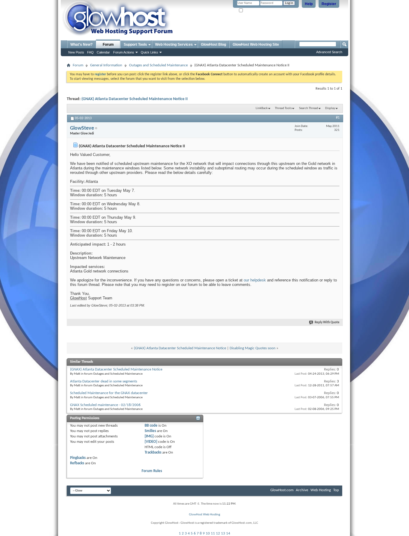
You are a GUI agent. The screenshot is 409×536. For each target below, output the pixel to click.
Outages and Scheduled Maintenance (158, 65)
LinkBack (262, 108)
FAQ (90, 52)
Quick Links (149, 52)
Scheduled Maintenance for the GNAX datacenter (109, 393)
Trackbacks (153, 452)
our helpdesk (255, 280)
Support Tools (135, 44)
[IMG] (149, 436)
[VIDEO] (151, 442)
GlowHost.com (281, 490)
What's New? (81, 44)
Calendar (103, 52)
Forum (108, 44)
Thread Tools (283, 108)
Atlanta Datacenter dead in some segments (103, 381)
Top (336, 490)
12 (218, 533)
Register (329, 4)
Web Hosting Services (174, 44)
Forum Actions (123, 52)
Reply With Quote (327, 322)
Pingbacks (78, 458)
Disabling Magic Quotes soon (252, 348)
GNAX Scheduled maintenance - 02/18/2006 (105, 405)
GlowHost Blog (213, 44)
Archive (302, 490)
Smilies (150, 431)
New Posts (76, 52)
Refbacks (77, 463)
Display (330, 108)
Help (309, 4)
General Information (106, 65)
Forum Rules (152, 471)
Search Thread (308, 108)
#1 (338, 118)
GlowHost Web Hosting (204, 514)
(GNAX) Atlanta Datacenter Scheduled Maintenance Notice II (134, 99)
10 (208, 533)
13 (223, 533)
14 (228, 533)
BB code (151, 426)
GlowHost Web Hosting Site (256, 44)
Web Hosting (320, 490)
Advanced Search (329, 52)
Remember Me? (254, 10)
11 (213, 533)
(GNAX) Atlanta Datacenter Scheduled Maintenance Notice (180, 348)
